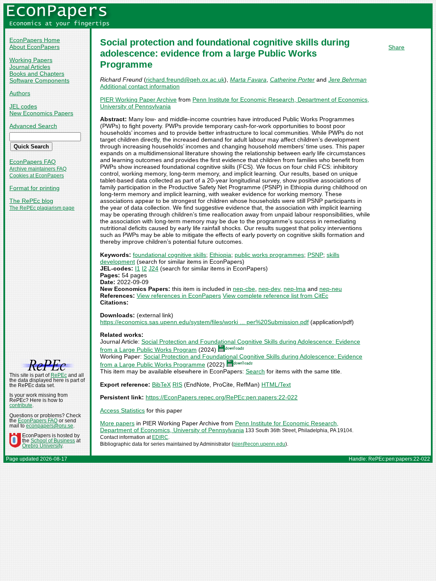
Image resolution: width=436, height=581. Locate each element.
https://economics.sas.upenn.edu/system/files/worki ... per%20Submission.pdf (204, 322)
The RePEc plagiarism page (42, 208)
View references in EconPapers (179, 295)
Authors (19, 93)
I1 (137, 268)
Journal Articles (29, 66)
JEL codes (23, 106)
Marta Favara (248, 79)
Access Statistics (122, 410)
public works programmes (269, 254)
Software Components (39, 80)
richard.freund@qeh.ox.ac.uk (185, 79)
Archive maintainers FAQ (37, 168)
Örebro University (42, 445)
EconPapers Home (34, 40)
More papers (117, 423)
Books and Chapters (36, 73)
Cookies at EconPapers (36, 175)
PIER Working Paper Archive (138, 99)
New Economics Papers (41, 113)
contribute (20, 405)
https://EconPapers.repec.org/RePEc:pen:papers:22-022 (222, 397)
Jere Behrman (347, 79)
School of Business (53, 440)
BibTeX (161, 384)
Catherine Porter (292, 79)
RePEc (59, 375)
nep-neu (330, 288)
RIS (177, 384)
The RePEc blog (31, 200)
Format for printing (34, 188)
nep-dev (269, 288)
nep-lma (295, 288)
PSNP (315, 254)
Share (396, 47)
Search (255, 371)
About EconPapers (34, 46)
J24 (153, 268)
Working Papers (30, 60)
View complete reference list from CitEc (275, 295)
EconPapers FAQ (32, 161)
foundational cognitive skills (169, 254)
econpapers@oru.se (49, 425)
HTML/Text (276, 384)
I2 (144, 268)
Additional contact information (140, 86)
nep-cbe (244, 288)
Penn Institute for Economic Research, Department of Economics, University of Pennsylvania (219, 426)
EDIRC (160, 437)
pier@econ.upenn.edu (259, 444)
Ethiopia (220, 254)
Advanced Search (33, 125)
